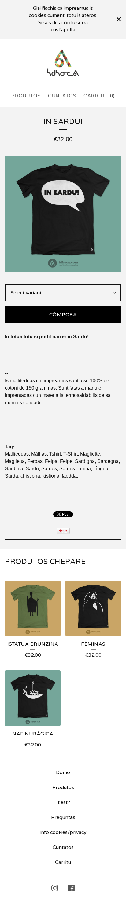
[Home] (63, 63)
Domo (63, 772)
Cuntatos (62, 95)
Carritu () (99, 95)
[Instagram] (54, 888)
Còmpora (63, 315)
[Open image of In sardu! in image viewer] (63, 214)
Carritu (63, 862)
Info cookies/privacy (63, 832)
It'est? (63, 802)
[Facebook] (71, 888)
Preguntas (63, 817)
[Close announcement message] (119, 19)
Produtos (26, 95)
